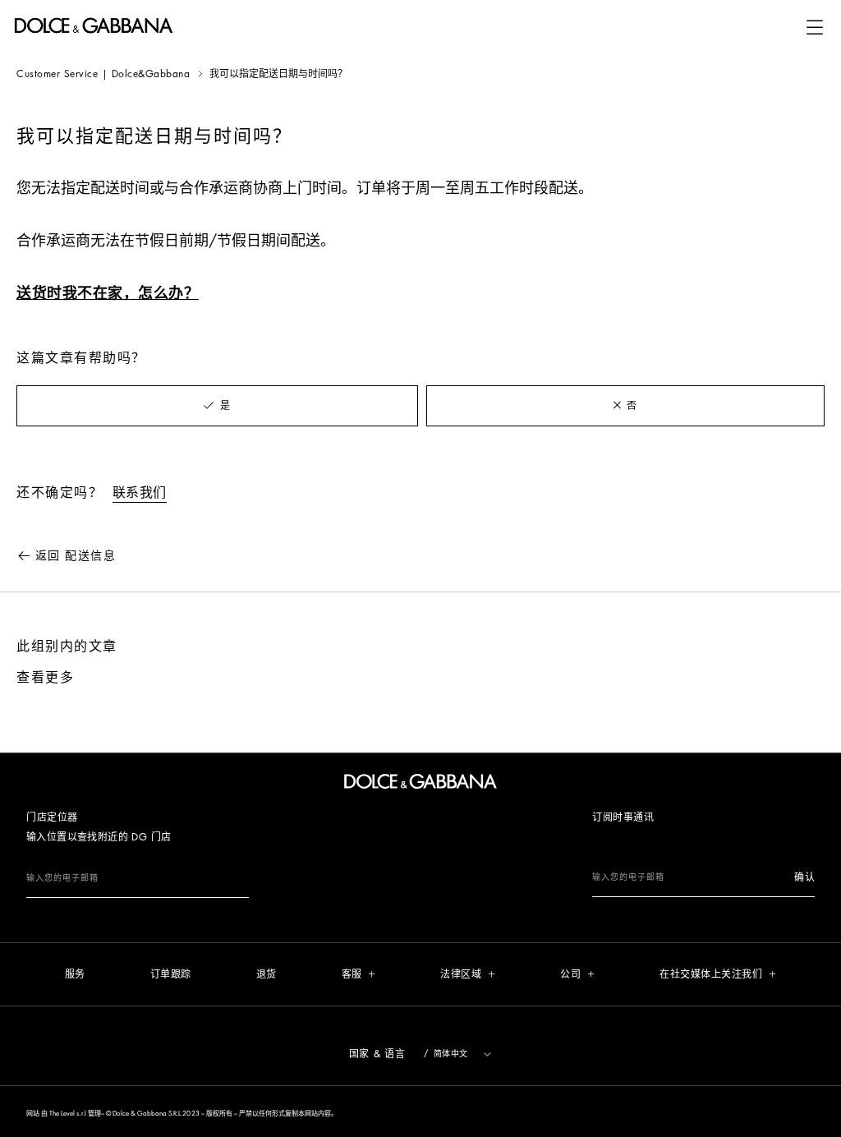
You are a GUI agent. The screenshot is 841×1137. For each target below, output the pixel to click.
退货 (266, 974)
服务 (75, 974)
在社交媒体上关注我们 (710, 974)
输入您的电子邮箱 (62, 878)
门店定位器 (52, 817)
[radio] (217, 405)
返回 (75, 555)
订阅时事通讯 (623, 817)
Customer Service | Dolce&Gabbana (103, 74)
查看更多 (45, 677)
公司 (570, 974)
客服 (352, 974)
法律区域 (460, 974)
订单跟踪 (170, 974)
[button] (815, 27)
